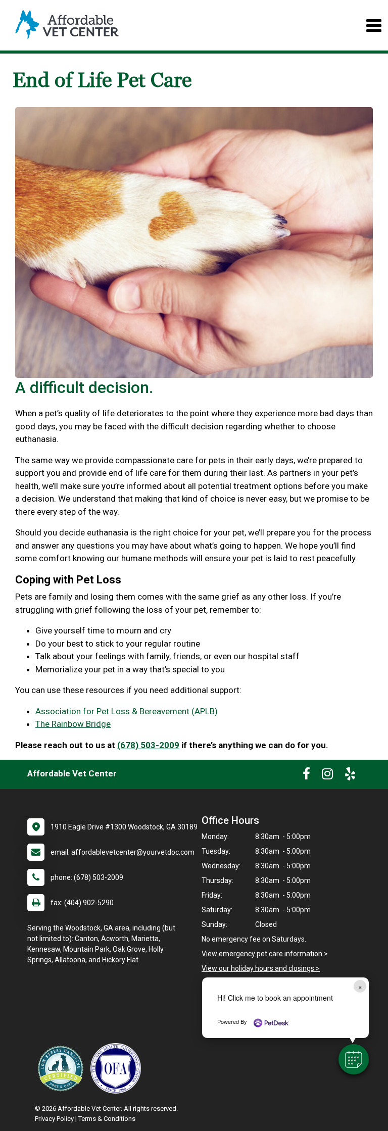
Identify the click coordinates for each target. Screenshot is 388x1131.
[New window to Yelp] (350, 776)
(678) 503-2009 (148, 745)
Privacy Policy (54, 1118)
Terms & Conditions (106, 1118)
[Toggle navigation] (373, 25)
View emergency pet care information (262, 954)
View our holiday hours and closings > (261, 968)
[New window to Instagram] (327, 776)
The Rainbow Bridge (73, 724)
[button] (353, 1059)
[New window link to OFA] (118, 1068)
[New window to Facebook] (306, 776)
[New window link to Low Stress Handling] (62, 1068)
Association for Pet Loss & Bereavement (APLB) (126, 711)
